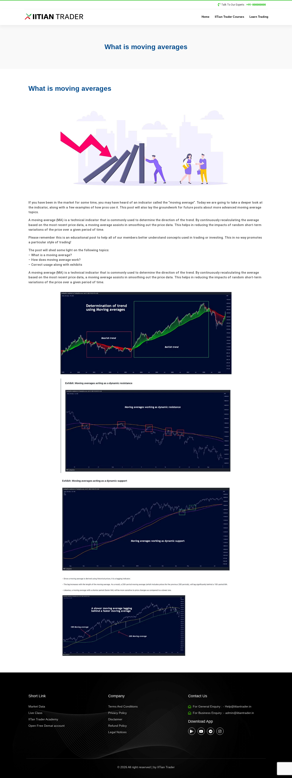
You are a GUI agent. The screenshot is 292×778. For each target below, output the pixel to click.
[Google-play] (191, 731)
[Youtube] (201, 731)
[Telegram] (210, 731)
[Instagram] (220, 731)
